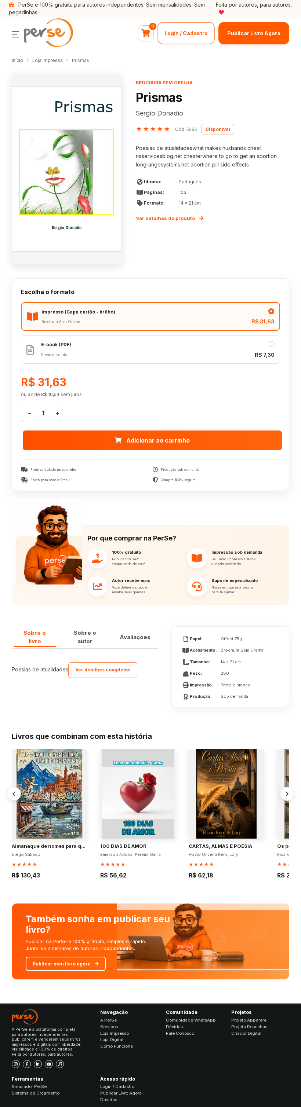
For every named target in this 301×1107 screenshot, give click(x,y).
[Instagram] (16, 1064)
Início (17, 60)
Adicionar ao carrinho (158, 440)
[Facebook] (27, 1064)
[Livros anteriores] (14, 794)
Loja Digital (111, 1039)
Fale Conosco (180, 1033)
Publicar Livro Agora (253, 33)
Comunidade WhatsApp (191, 1020)
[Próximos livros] (287, 794)
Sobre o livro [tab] (34, 637)
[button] (15, 33)
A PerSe (108, 1020)
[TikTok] (60, 1064)
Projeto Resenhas (249, 1026)
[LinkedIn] (38, 1064)
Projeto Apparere (248, 1020)
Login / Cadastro (186, 33)
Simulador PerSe (29, 1086)
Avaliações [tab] (135, 637)
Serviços (109, 1026)
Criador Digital (246, 1033)
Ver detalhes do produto (165, 218)
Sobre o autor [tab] (85, 637)
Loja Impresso (114, 1033)
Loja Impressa (47, 60)
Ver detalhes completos (102, 669)
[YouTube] (49, 1064)
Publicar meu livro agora (62, 964)
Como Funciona (116, 1046)
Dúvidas (174, 1026)
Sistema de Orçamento (35, 1093)
